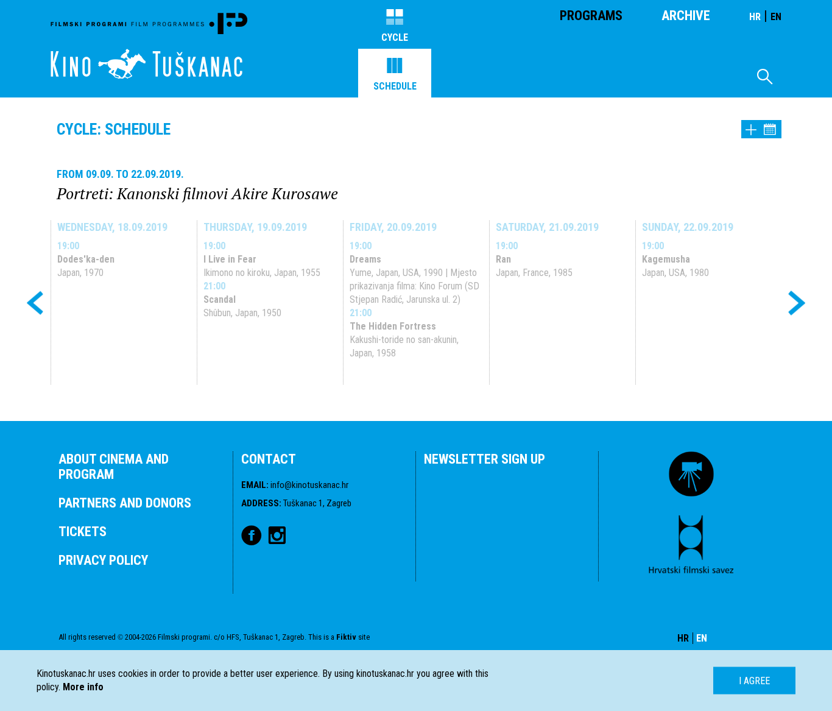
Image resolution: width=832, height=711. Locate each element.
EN (775, 17)
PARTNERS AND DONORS (124, 503)
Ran (503, 259)
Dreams (365, 259)
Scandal (219, 299)
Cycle (394, 37)
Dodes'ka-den (86, 259)
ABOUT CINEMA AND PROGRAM (113, 466)
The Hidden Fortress (393, 326)
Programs (591, 15)
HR (755, 17)
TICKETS (82, 531)
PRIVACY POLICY (103, 560)
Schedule (395, 86)
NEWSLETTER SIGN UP (484, 459)
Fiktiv (346, 637)
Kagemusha (666, 259)
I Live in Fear (229, 259)
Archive (685, 15)
